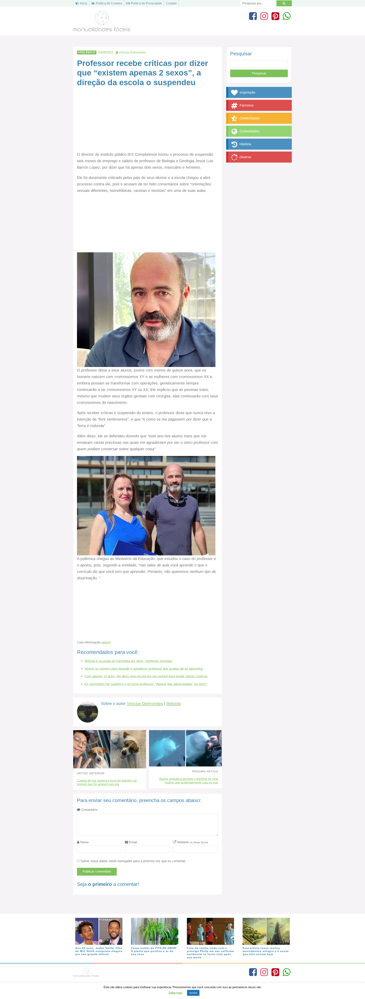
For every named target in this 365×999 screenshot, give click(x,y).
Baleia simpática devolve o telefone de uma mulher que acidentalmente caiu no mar (188, 780)
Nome (84, 842)
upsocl (106, 642)
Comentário (89, 810)
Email (132, 842)
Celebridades (249, 118)
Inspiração (247, 92)
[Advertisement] (147, 123)
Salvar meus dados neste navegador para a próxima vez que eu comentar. (133, 861)
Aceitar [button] (193, 992)
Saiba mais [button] (175, 992)
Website (173, 703)
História (245, 144)
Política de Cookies (108, 3)
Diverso (245, 157)
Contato (171, 3)
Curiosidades (249, 131)
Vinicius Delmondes (145, 703)
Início (83, 3)
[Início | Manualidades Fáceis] (101, 29)
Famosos (246, 105)
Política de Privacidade (146, 3)
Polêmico (87, 52)
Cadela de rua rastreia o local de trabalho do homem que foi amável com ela (107, 782)
